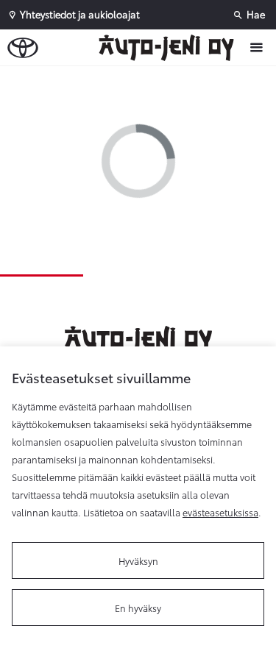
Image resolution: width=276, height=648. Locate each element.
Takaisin (141, 80)
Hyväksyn (138, 560)
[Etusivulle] (170, 48)
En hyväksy (138, 607)
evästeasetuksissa (220, 512)
